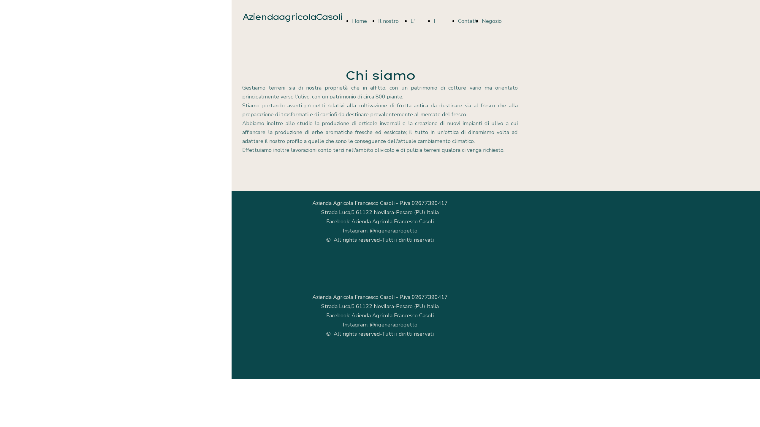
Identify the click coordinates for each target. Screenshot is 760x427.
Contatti (468, 21)
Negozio (492, 21)
